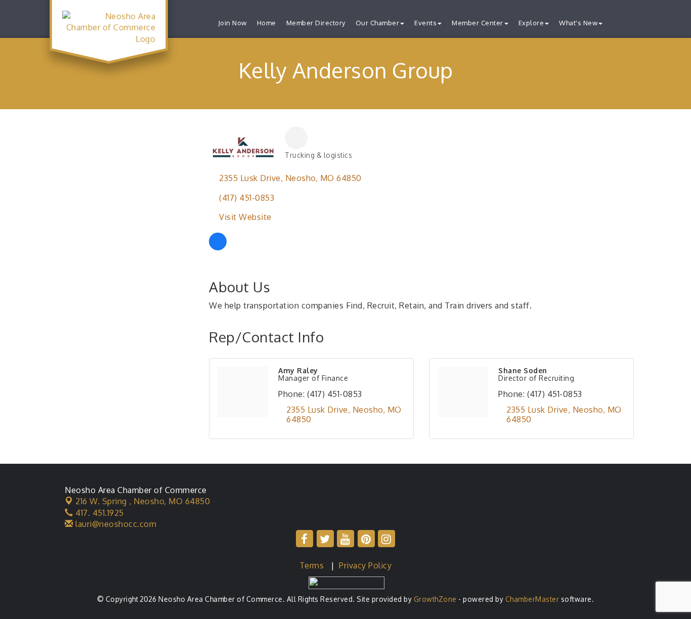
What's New (578, 23)
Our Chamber (378, 23)
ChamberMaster (532, 599)
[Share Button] (296, 137)
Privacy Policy (365, 565)
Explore (531, 23)
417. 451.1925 (98, 513)
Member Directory (316, 23)
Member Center (477, 23)
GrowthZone (435, 599)
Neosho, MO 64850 (142, 501)
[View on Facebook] (218, 247)
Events (425, 23)
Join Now (232, 23)
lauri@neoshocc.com (114, 524)
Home (266, 23)
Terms (311, 565)
